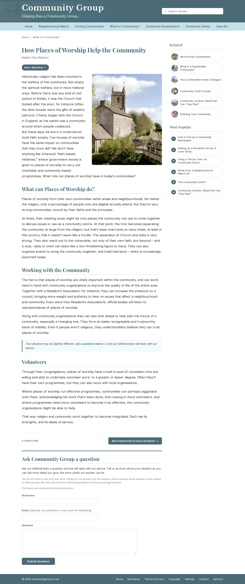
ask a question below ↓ (90, 343)
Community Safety (197, 26)
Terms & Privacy (154, 579)
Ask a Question (33, 67)
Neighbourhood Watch (54, 26)
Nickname (28, 495)
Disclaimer (133, 579)
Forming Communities (89, 26)
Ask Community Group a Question (133, 440)
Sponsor (218, 579)
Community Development (162, 26)
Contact (204, 579)
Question (27, 525)
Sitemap (189, 579)
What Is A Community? (125, 26)
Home (29, 26)
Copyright (174, 579)
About (119, 579)
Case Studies (225, 26)
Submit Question (38, 561)
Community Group (63, 8)
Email (56, 510)
